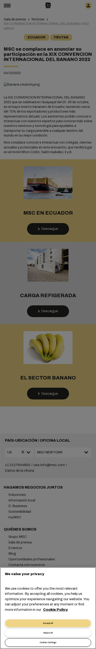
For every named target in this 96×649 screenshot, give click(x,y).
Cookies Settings (48, 642)
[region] (48, 608)
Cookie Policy (55, 609)
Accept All (48, 623)
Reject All (48, 633)
